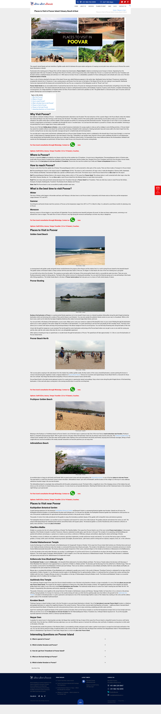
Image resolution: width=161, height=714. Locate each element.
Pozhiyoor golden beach (122, 435)
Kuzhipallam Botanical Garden (64, 510)
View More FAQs (35, 668)
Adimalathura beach (97, 477)
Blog (115, 6)
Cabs (109, 6)
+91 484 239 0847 (116, 686)
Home (76, 6)
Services (91, 6)
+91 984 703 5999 (116, 689)
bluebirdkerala (114, 692)
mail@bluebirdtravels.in (116, 695)
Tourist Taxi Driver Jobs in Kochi (65, 680)
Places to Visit (101, 6)
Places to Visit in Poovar (39, 105)
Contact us (122, 6)
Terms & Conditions (112, 700)
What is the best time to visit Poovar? (43, 103)
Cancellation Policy (112, 702)
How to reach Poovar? (38, 101)
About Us (83, 6)
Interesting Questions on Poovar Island (43, 109)
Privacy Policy (121, 700)
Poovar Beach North (74, 375)
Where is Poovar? (37, 99)
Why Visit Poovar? (37, 97)
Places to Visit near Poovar (40, 107)
